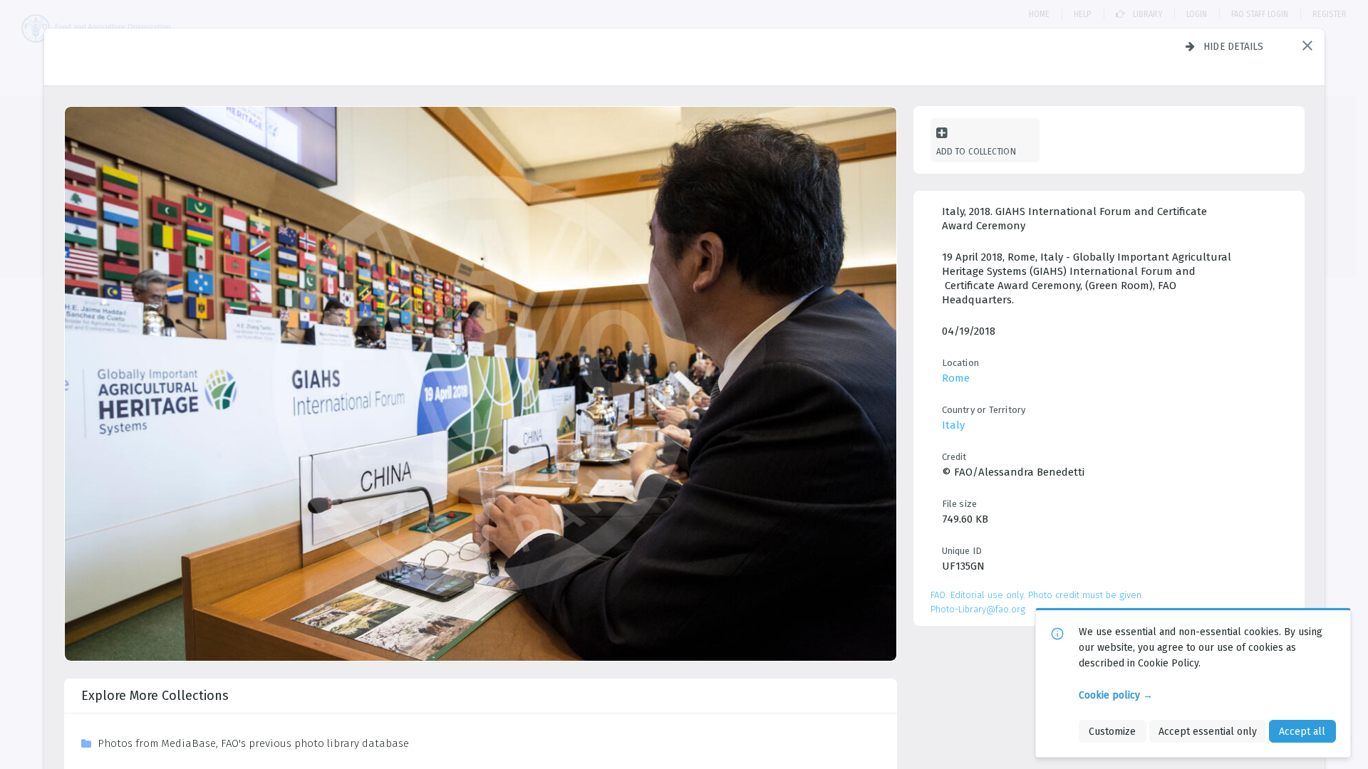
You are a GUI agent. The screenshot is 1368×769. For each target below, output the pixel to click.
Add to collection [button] (976, 151)
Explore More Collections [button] (155, 695)
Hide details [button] (1233, 46)
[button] (1307, 45)
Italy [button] (953, 425)
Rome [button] (956, 378)
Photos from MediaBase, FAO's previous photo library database (253, 743)
